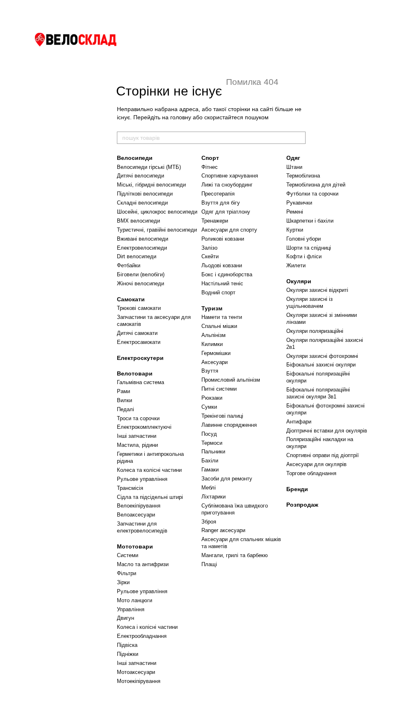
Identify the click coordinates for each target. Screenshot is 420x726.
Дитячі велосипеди (140, 176)
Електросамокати (138, 342)
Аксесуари (214, 362)
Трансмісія (130, 488)
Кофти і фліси (304, 256)
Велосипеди (135, 158)
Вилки (124, 400)
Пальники (213, 451)
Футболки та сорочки (312, 194)
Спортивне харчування (229, 176)
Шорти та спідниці (308, 248)
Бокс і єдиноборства (226, 274)
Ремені (294, 212)
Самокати (131, 299)
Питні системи (219, 389)
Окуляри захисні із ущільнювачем (309, 302)
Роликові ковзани (222, 239)
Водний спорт (218, 292)
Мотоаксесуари (136, 672)
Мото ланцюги (134, 600)
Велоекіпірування (138, 506)
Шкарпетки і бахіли (309, 221)
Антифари (298, 422)
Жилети (296, 265)
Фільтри (126, 573)
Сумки (209, 407)
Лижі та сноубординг (227, 185)
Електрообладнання (142, 636)
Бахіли (209, 460)
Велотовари (135, 373)
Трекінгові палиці (222, 416)
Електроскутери (140, 358)
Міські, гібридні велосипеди (151, 185)
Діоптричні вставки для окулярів (326, 431)
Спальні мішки (219, 326)
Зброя (208, 522)
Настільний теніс (222, 283)
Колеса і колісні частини (147, 627)
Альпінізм (213, 335)
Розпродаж (302, 504)
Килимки (212, 344)
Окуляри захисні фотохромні (322, 356)
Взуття (209, 371)
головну (180, 117)
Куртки (294, 230)
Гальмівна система (140, 382)
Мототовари (135, 546)
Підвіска (127, 645)
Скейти (210, 256)
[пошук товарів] (299, 138)
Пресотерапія (218, 194)
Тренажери (214, 221)
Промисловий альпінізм (230, 380)
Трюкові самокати (139, 308)
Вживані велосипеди (142, 239)
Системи (127, 555)
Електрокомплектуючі (144, 427)
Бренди (297, 489)
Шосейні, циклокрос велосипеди (157, 212)
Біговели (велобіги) (140, 274)
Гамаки (210, 470)
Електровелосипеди (142, 248)
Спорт (210, 158)
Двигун (125, 618)
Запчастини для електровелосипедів (142, 527)
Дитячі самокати (137, 333)
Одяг (293, 158)
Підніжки (127, 654)
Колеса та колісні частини (149, 470)
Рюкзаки (211, 398)
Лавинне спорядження (229, 425)
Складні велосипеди (142, 203)
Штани (294, 167)
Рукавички (299, 203)
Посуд (209, 434)
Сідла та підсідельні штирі (150, 497)
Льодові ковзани (221, 265)
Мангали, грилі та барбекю (234, 555)
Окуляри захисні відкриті (317, 290)
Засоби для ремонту (226, 479)
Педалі (125, 409)
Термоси (211, 443)
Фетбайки (128, 265)
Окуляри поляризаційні (314, 331)
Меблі (208, 488)
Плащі (209, 564)
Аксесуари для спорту (229, 230)
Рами (123, 391)
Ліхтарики (213, 497)
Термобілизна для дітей (315, 185)
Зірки (123, 582)
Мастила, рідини (137, 445)
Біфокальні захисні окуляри (321, 365)
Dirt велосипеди (136, 256)
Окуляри (298, 281)
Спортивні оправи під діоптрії (322, 455)
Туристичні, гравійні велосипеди (157, 230)
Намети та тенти (221, 317)
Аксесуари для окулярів (316, 464)
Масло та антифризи (143, 564)
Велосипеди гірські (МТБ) (149, 167)
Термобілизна (303, 176)
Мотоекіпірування (138, 681)
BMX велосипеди (138, 221)
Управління (130, 609)
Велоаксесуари (136, 515)
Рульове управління (142, 479)
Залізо (209, 248)
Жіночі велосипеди (140, 283)
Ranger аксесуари (223, 530)
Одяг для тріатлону (225, 212)
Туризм (211, 308)
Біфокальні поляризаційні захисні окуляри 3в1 (318, 393)
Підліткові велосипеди (145, 194)
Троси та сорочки (138, 418)
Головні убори (303, 239)
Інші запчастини (136, 436)
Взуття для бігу (220, 203)
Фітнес (209, 167)
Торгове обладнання (311, 473)
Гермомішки (216, 353)
